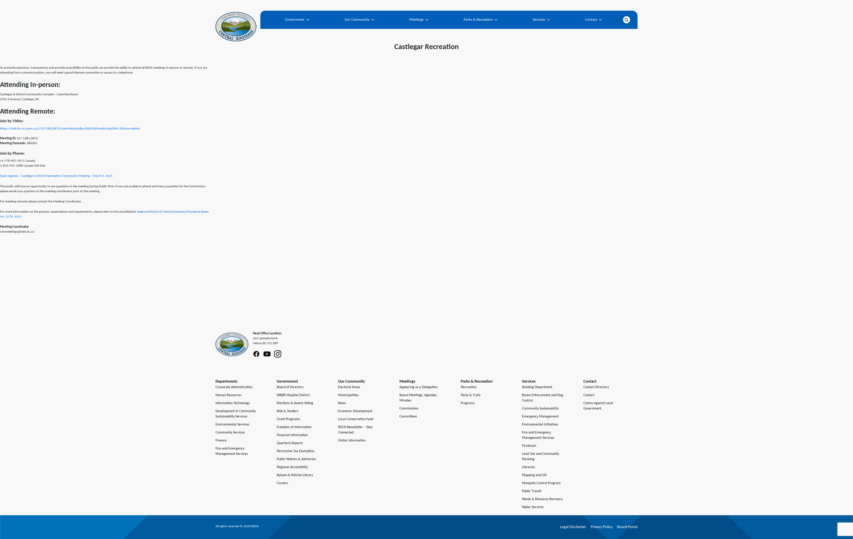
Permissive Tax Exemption (295, 451)
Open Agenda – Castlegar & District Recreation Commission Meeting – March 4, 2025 (56, 176)
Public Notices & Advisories (296, 459)
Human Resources (228, 395)
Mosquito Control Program (541, 483)
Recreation (468, 387)
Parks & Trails (470, 395)
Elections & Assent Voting (295, 403)
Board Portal (627, 527)
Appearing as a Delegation (418, 387)
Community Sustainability (540, 408)
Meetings (407, 381)
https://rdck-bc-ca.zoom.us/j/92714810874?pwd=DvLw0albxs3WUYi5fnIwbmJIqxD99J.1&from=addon (70, 128)
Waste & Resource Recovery (542, 499)
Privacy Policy (602, 527)
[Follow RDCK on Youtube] (267, 353)
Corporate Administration (233, 387)
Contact (588, 395)
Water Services (533, 507)
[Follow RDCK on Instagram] (277, 353)
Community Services (230, 432)
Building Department (537, 387)
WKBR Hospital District (293, 395)
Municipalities (348, 395)
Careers (282, 483)
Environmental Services (232, 424)
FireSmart (529, 446)
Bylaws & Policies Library (295, 475)
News (342, 403)
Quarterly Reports (290, 443)
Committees (408, 416)
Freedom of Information (294, 427)
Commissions (408, 408)
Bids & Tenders (287, 411)
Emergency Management (540, 416)
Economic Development (355, 411)
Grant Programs (288, 419)
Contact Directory (596, 387)
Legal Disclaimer (573, 527)
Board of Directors (290, 387)
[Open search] (626, 19)
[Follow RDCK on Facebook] (256, 353)
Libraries (528, 467)
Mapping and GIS (534, 475)
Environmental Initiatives (540, 424)
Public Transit (531, 491)
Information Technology (232, 403)
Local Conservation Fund (355, 419)
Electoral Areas (349, 387)
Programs (468, 403)
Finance (221, 440)
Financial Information (292, 435)
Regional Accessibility (292, 467)
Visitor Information (351, 440)
